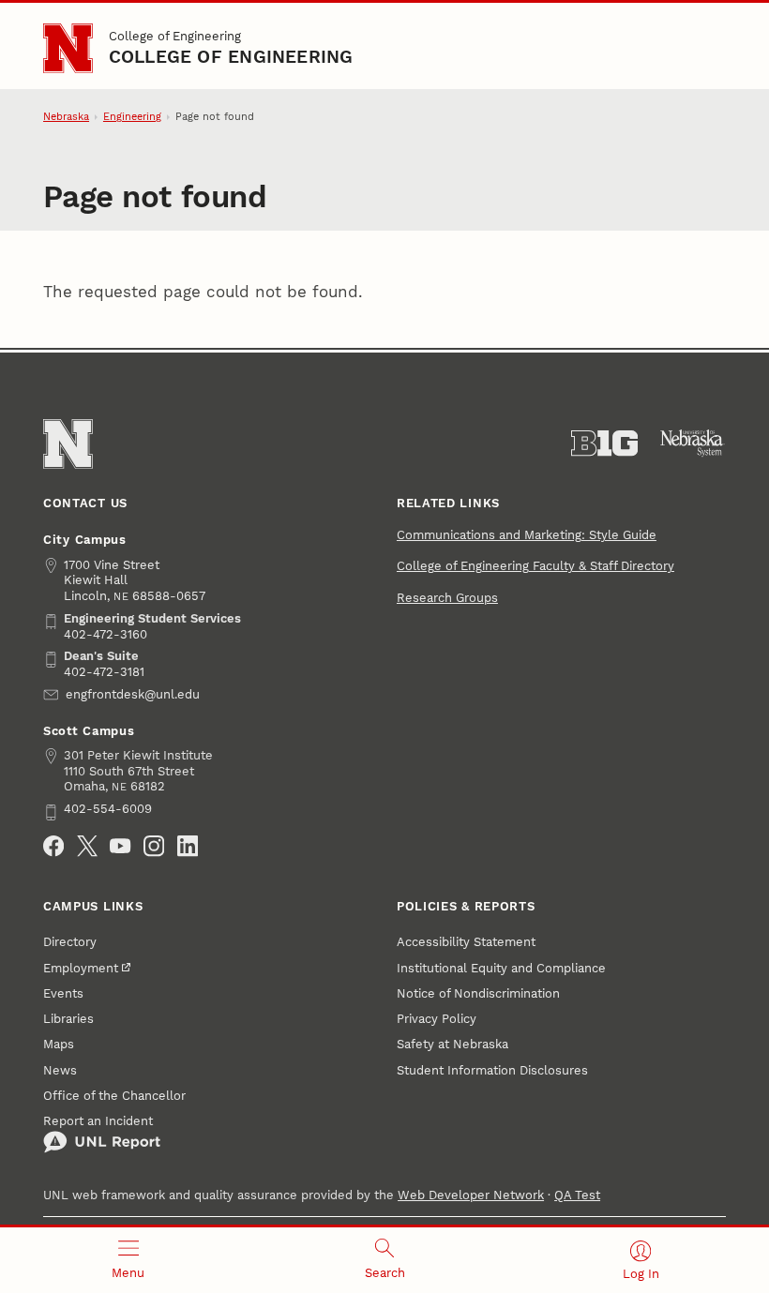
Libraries (68, 1019)
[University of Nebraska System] (692, 443)
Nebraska (66, 117)
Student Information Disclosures (492, 1070)
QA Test (577, 1195)
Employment (80, 968)
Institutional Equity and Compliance (501, 968)
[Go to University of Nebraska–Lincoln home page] (68, 48)
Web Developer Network (471, 1195)
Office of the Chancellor (114, 1096)
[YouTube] (120, 845)
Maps (58, 1044)
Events (63, 993)
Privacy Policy (436, 1019)
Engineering (132, 117)
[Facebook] (53, 845)
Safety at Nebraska (452, 1044)
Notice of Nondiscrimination (478, 993)
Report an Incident (98, 1121)
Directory (70, 942)
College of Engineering (175, 36)
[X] (87, 845)
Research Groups (447, 598)
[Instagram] (153, 845)
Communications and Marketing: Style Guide (526, 535)
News (60, 1070)
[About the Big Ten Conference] (604, 443)
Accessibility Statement (466, 942)
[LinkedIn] (187, 845)
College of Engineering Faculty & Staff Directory (535, 566)
